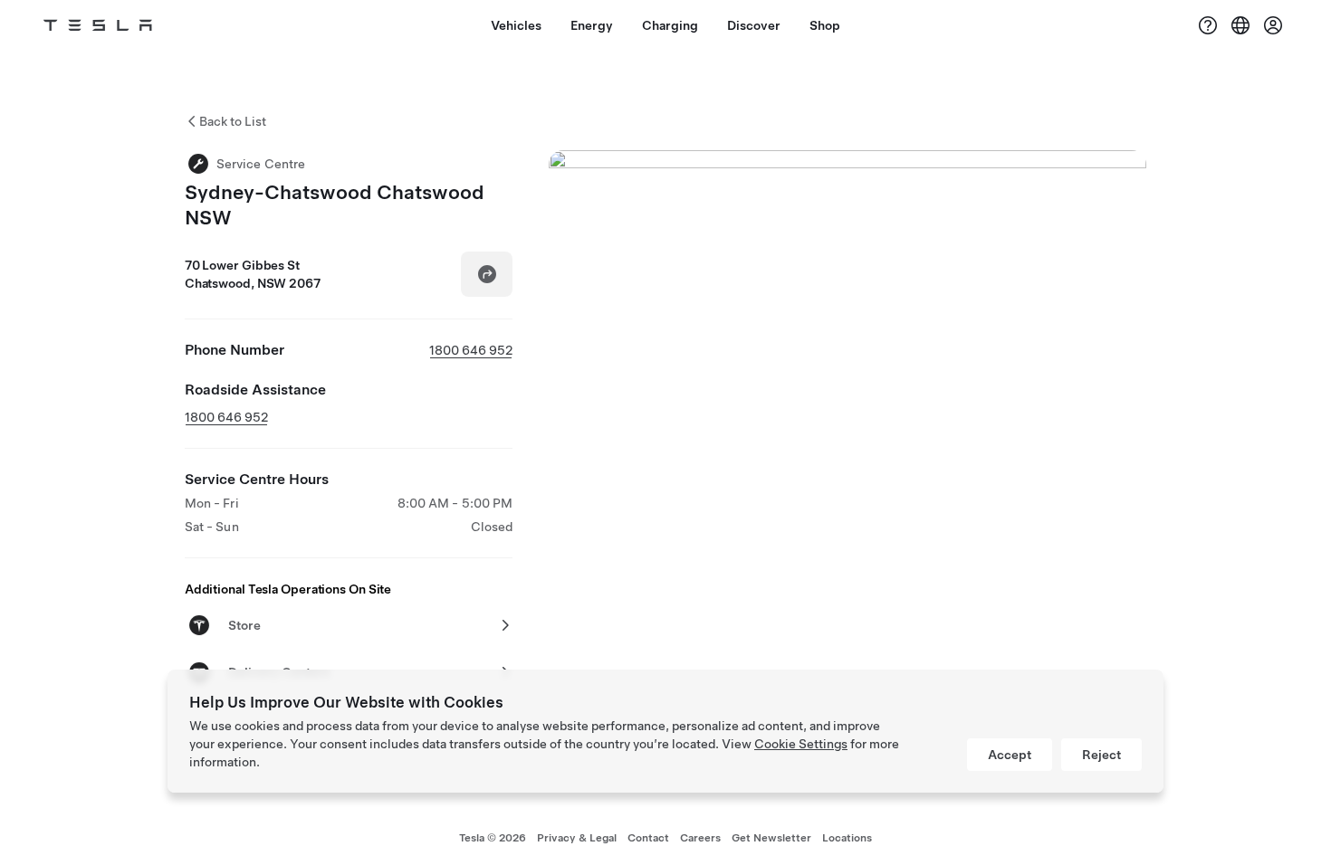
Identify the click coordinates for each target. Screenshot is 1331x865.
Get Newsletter (771, 838)
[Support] (1207, 25)
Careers (700, 838)
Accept (1009, 754)
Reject (1101, 754)
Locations (847, 838)
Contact (648, 838)
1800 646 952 (470, 350)
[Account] (1273, 25)
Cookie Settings (800, 744)
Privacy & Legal (577, 838)
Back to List (232, 121)
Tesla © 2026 (492, 838)
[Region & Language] (1240, 25)
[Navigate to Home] (98, 25)
